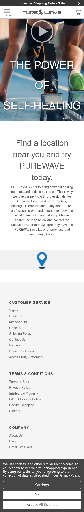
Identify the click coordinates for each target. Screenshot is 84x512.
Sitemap (15, 410)
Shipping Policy (20, 333)
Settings (42, 484)
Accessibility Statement (26, 356)
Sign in (14, 310)
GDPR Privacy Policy (25, 399)
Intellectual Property (23, 393)
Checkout (16, 327)
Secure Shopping (21, 404)
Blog (12, 441)
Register (15, 315)
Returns (15, 345)
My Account (18, 321)
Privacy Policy (19, 387)
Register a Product (23, 351)
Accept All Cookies (42, 504)
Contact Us (17, 339)
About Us (16, 435)
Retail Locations (20, 446)
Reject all (42, 494)
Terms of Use (19, 381)
